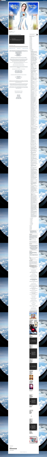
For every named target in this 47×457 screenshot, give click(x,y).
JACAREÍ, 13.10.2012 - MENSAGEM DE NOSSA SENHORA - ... (33, 201)
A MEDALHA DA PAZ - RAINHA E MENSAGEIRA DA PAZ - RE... (33, 54)
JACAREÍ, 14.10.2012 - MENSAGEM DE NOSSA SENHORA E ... (33, 202)
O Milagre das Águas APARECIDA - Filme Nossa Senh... (33, 214)
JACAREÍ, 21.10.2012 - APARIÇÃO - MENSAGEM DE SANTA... (33, 197)
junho (31, 220)
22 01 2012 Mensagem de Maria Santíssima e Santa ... (33, 135)
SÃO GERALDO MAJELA (32, 69)
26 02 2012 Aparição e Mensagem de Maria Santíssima (33, 120)
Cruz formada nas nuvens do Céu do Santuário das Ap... (33, 89)
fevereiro (31, 223)
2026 (30, 37)
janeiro (31, 224)
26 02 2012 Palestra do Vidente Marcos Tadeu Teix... (33, 119)
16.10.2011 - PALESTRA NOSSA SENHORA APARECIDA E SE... (33, 171)
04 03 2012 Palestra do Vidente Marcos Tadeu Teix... (33, 115)
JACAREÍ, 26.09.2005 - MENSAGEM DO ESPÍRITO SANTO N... (33, 70)
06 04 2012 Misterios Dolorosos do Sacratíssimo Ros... (33, 93)
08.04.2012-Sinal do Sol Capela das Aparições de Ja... (33, 95)
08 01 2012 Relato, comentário (33, 142)
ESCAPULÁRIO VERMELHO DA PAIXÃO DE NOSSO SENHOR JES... (33, 161)
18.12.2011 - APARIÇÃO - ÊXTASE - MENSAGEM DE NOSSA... (33, 154)
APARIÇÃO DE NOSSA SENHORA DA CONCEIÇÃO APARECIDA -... (34, 207)
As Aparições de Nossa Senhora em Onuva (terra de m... (33, 107)
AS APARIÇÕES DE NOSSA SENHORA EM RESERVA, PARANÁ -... (33, 72)
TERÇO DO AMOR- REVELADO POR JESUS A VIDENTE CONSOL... (34, 78)
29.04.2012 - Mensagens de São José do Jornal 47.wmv (33, 81)
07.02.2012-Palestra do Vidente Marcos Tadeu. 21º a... (33, 129)
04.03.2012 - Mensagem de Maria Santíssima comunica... (33, 116)
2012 (30, 48)
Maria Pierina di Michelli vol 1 (33, 125)
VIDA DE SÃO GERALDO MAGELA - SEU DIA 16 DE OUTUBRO (33, 182)
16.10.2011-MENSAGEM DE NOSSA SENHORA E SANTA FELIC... (33, 173)
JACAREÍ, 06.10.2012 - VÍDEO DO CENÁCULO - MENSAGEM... (33, 206)
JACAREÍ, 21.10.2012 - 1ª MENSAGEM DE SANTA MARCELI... (33, 194)
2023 (30, 39)
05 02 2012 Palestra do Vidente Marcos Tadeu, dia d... (33, 132)
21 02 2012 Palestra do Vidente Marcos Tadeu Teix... (33, 121)
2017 (30, 44)
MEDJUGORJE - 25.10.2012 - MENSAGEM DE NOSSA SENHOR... (33, 64)
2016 (30, 45)
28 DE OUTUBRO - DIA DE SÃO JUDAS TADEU (33, 67)
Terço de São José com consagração (33, 126)
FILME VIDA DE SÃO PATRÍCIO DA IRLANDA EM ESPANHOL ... (33, 188)
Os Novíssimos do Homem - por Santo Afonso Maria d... (34, 55)
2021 (30, 41)
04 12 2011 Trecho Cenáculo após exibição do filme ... (33, 157)
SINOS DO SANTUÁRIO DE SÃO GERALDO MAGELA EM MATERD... (33, 184)
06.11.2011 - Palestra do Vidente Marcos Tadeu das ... (33, 168)
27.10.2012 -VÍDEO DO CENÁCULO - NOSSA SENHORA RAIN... (33, 62)
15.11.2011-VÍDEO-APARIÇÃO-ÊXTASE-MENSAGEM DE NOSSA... (33, 165)
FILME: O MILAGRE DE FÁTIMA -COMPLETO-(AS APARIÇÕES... (33, 211)
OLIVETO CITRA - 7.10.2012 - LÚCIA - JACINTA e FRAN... (34, 53)
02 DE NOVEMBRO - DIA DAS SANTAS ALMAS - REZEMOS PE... (34, 58)
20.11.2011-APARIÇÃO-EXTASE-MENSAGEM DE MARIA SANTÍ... (33, 162)
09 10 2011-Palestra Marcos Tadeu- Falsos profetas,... (33, 175)
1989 (30, 229)
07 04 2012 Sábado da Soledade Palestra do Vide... (33, 91)
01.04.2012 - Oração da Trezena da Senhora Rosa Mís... (33, 102)
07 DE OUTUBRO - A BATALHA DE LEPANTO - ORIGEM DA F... (33, 215)
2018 (30, 43)
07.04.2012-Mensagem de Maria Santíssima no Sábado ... (33, 99)
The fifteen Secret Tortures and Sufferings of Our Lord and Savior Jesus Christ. (33, 253)
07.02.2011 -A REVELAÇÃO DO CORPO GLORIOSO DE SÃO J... (33, 158)
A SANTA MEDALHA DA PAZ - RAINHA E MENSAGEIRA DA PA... (34, 57)
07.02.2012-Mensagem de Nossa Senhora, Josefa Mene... (33, 131)
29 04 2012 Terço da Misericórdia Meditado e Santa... (33, 82)
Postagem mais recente (12, 48)
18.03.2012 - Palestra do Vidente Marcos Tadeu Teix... (33, 111)
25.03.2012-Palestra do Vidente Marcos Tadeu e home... (33, 104)
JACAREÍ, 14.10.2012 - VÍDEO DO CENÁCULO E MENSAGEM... (33, 199)
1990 (30, 228)
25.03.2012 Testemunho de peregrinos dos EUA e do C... (34, 106)
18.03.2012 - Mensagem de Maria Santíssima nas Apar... (33, 114)
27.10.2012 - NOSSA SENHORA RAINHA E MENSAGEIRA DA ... (33, 68)
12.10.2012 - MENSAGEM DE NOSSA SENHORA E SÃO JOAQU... (34, 204)
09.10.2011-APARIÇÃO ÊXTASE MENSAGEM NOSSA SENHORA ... (34, 177)
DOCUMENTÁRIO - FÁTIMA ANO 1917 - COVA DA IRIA (33, 187)
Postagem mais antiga (25, 48)
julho (31, 219)
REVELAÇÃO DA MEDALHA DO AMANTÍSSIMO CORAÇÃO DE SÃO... (33, 151)
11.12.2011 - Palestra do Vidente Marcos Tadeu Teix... (33, 155)
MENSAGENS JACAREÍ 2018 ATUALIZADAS (33, 259)
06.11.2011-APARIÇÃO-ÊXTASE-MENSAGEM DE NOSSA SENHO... (34, 169)
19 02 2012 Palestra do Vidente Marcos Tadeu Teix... (33, 123)
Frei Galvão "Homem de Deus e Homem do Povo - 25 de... (33, 178)
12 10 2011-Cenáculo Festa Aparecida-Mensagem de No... (34, 174)
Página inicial (18, 48)
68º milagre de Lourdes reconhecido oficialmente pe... (33, 73)
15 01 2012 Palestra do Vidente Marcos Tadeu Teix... (33, 140)
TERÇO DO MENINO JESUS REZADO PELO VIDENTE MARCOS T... (33, 153)
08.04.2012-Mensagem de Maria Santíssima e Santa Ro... (33, 97)
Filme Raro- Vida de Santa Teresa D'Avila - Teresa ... (33, 191)
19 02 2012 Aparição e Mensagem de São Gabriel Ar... (33, 124)
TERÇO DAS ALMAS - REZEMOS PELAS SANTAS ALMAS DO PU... (33, 59)
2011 (30, 225)
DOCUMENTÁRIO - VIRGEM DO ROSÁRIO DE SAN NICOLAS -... (33, 190)
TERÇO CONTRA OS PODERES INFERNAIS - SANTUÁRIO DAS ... (33, 148)
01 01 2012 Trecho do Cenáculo (33, 145)
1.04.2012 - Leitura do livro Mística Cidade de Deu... (33, 103)
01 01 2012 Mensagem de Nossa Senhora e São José (33, 147)
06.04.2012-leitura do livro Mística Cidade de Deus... (33, 94)
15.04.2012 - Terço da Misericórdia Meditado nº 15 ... (33, 86)
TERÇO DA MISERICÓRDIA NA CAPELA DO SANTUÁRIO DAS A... (34, 128)
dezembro (32, 49)
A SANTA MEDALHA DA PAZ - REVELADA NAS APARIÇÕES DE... (33, 61)
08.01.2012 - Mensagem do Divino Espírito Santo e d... (33, 144)
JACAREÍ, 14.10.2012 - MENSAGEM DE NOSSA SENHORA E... (33, 198)
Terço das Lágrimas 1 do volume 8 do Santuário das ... (33, 117)
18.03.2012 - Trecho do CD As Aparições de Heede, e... (33, 110)
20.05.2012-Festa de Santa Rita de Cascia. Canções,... (33, 77)
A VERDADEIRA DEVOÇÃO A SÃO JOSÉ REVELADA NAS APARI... (33, 51)
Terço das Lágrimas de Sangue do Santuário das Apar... (33, 108)
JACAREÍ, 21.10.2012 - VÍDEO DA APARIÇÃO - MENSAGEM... (33, 195)
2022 (30, 40)
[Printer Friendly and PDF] (12, 45)
